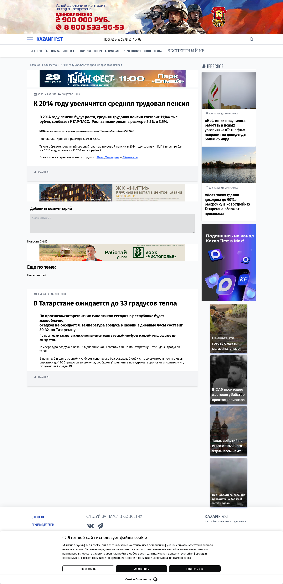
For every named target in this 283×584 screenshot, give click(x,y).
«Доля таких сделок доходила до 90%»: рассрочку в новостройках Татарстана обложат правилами (227, 204)
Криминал (111, 51)
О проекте (38, 517)
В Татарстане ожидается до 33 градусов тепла (105, 303)
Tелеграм (112, 157)
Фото (147, 51)
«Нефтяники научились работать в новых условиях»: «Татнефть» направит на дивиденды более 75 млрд (225, 129)
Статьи (158, 51)
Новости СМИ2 (37, 241)
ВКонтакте (129, 157)
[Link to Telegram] (100, 527)
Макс (100, 157)
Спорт (98, 51)
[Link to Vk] (90, 527)
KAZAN (49, 39)
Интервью (69, 51)
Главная (35, 65)
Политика (85, 51)
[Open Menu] (30, 39)
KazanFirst (43, 171)
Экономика (52, 51)
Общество (35, 51)
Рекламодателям (43, 524)
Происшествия (131, 51)
